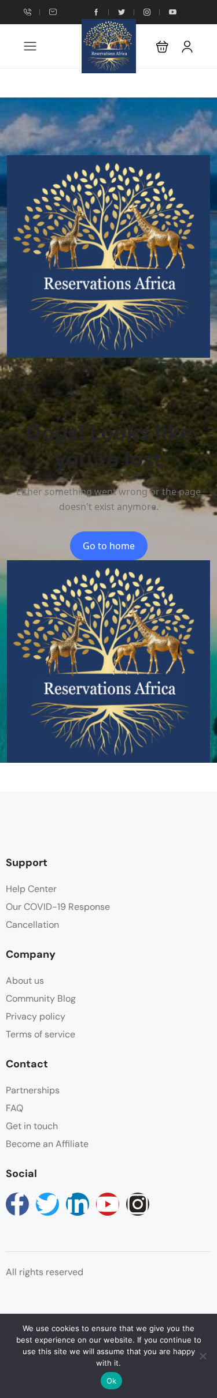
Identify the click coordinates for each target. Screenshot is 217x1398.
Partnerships (33, 1090)
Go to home (109, 545)
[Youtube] (107, 1204)
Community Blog (41, 998)
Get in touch (32, 1126)
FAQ (14, 1108)
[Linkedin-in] (77, 1204)
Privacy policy (35, 1016)
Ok (111, 1380)
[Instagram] (137, 1204)
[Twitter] (47, 1204)
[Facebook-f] (17, 1204)
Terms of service (40, 1034)
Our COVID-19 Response (58, 907)
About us (25, 981)
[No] (202, 1356)
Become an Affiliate (47, 1144)
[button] (162, 46)
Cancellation (32, 925)
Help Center (31, 889)
